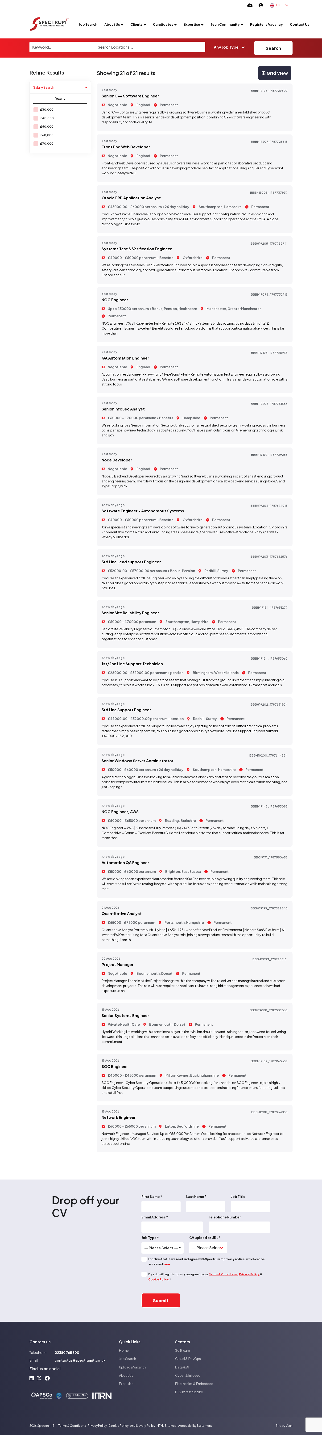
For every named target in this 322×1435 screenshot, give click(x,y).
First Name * (151, 1196)
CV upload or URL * (205, 1237)
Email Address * (154, 1217)
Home (124, 1350)
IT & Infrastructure (189, 1392)
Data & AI (182, 1367)
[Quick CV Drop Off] (250, 5)
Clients (136, 24)
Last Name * (196, 1196)
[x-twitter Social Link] (39, 1378)
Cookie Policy (158, 1279)
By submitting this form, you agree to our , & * (205, 1276)
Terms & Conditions (223, 1274)
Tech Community (225, 24)
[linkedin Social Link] (31, 1378)
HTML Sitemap (167, 1425)
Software (182, 1350)
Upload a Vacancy (132, 1367)
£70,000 (47, 143)
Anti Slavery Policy (142, 1425)
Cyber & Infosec (187, 1375)
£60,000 (47, 135)
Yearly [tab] (60, 98)
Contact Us (299, 24)
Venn (289, 1425)
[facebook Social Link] (47, 1378)
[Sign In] (261, 5)
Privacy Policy (249, 1274)
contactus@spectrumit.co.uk (80, 1360)
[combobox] (162, 1248)
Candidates (163, 24)
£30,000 (47, 109)
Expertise (192, 24)
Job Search (88, 24)
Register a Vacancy (266, 24)
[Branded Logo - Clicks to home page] (49, 24)
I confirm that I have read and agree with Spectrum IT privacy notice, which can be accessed (206, 1261)
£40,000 (47, 118)
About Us (112, 24)
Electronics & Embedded (194, 1383)
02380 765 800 (67, 1352)
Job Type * (150, 1237)
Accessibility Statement (195, 1425)
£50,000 (47, 126)
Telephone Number (225, 1217)
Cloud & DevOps (188, 1358)
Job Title (238, 1196)
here (166, 1264)
